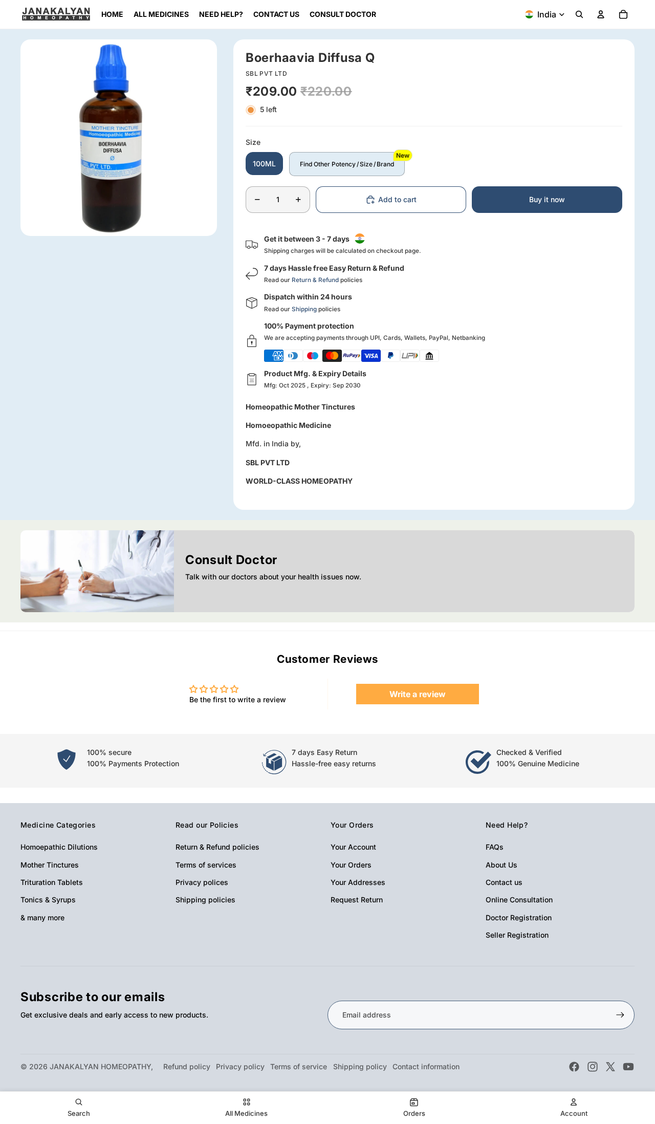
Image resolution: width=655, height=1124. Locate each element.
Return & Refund (315, 280)
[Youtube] (628, 1067)
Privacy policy (240, 1066)
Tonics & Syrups (48, 899)
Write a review (417, 694)
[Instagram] (592, 1067)
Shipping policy (360, 1066)
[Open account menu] (601, 14)
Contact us (504, 882)
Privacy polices (202, 882)
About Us (501, 864)
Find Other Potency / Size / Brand (347, 164)
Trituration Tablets (51, 882)
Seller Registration (517, 935)
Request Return (357, 899)
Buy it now (547, 199)
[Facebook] (574, 1067)
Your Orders (351, 864)
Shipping (304, 309)
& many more (42, 917)
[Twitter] (610, 1067)
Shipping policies (205, 899)
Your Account (353, 846)
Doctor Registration (519, 917)
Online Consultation (519, 899)
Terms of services (206, 864)
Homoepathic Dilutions (59, 846)
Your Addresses (358, 882)
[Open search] (579, 14)
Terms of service (298, 1066)
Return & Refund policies (217, 846)
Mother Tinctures (49, 864)
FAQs (495, 846)
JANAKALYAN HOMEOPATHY (100, 1066)
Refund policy (186, 1066)
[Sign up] (620, 1015)
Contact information (426, 1066)
